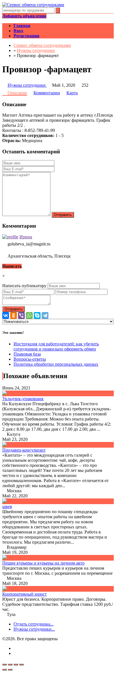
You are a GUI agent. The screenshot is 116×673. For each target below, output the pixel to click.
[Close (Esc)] (4, 664)
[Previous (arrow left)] (4, 669)
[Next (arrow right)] (10, 669)
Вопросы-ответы (30, 359)
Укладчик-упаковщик (23, 398)
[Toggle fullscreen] (16, 664)
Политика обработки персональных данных (56, 364)
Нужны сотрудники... (34, 629)
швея (7, 506)
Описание (17, 92)
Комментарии (47, 92)
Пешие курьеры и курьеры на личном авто (43, 563)
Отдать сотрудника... (33, 624)
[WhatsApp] (29, 315)
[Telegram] (45, 315)
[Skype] (37, 315)
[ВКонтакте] (5, 315)
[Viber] (21, 315)
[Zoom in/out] (21, 664)
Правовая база (27, 354)
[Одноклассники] (13, 315)
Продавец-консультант (24, 450)
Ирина (25, 236)
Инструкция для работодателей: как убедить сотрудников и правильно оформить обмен (56, 346)
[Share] (10, 664)
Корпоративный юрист (24, 594)
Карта (72, 92)
